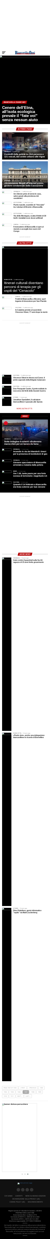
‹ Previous (32, 1088)
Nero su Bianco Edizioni (35, 1196)
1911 (12, 1096)
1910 (5, 1096)
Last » (28, 1096)
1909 (39, 1092)
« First (22, 1088)
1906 (19, 1092)
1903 (41, 1088)
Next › (19, 1096)
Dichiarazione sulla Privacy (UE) (26, 1199)
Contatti (19, 1196)
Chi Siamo (8, 1196)
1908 (32, 1092)
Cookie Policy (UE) (17, 1202)
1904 (5, 1092)
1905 (12, 1092)
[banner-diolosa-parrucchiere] (25, 1137)
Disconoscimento (35, 1202)
